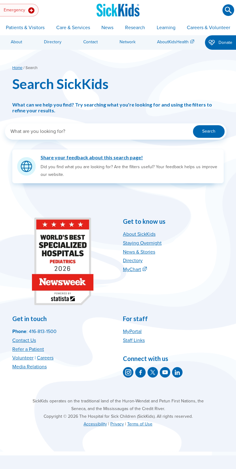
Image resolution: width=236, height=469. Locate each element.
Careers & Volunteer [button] (208, 28)
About (16, 42)
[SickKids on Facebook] (140, 372)
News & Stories (139, 252)
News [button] (107, 28)
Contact (90, 42)
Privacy (117, 424)
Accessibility (95, 424)
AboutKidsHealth (173, 42)
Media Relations (29, 367)
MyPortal (132, 331)
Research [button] (135, 28)
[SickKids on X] (153, 372)
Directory (52, 42)
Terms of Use (139, 424)
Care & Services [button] (73, 28)
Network (128, 42)
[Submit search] (228, 10)
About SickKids (139, 234)
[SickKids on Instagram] (128, 372)
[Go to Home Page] (118, 10)
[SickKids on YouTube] (165, 372)
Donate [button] (224, 42)
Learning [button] (166, 28)
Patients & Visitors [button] (25, 28)
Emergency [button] (15, 10)
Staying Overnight (142, 243)
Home (17, 67)
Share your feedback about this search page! (92, 157)
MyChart (132, 269)
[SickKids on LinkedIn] (177, 372)
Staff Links (134, 340)
